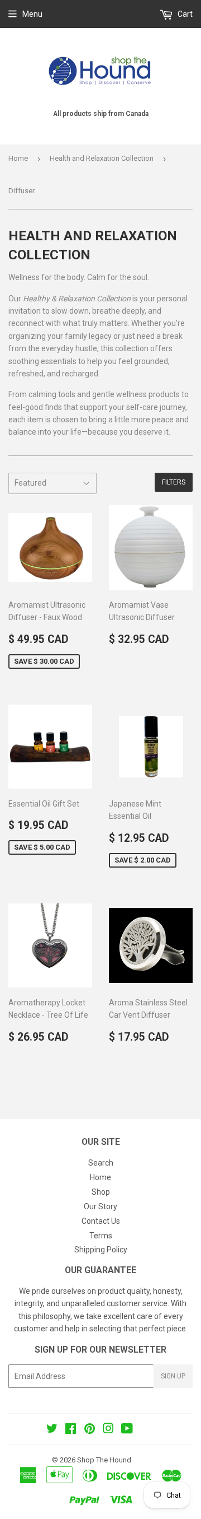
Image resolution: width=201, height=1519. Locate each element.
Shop (101, 1191)
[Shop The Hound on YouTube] (127, 1429)
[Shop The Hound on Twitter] (52, 1429)
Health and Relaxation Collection (102, 158)
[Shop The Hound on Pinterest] (89, 1429)
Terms (100, 1235)
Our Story (100, 1206)
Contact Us (101, 1221)
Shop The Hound (104, 1460)
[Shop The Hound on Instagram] (108, 1429)
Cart (184, 14)
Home (18, 158)
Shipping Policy (100, 1249)
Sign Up (173, 1376)
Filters (173, 482)
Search (100, 1162)
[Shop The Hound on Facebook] (70, 1429)
